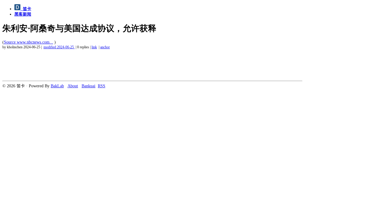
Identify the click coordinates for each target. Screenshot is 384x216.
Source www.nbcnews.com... (28, 42)
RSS (101, 86)
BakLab (57, 86)
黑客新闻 (22, 14)
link (94, 47)
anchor (105, 47)
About (73, 86)
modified (59, 47)
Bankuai (88, 86)
